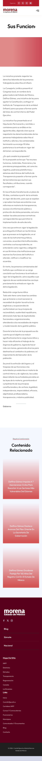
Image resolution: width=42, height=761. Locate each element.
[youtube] (30, 3)
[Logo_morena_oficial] (10, 9)
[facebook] (18, 3)
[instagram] (26, 3)
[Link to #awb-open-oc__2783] (37, 10)
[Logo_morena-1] (14, 608)
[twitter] (22, 3)
